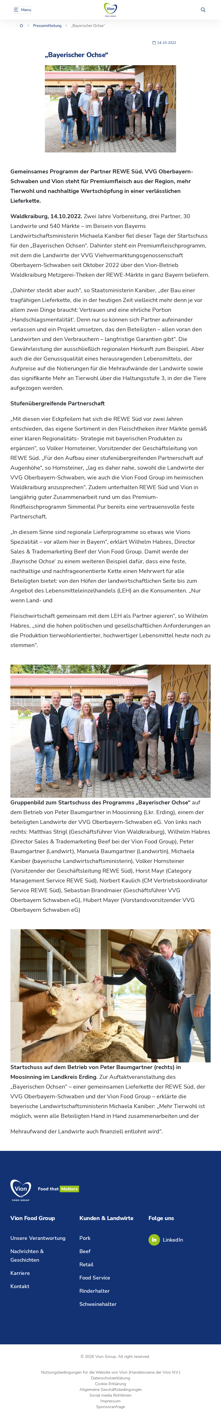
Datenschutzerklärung (110, 1378)
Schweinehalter (98, 1304)
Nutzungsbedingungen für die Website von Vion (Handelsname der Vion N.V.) (110, 1372)
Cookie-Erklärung (110, 1384)
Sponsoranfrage (110, 1407)
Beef (84, 1251)
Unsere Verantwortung (38, 1238)
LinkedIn (173, 1239)
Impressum (110, 1401)
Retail (86, 1264)
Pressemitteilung (47, 25)
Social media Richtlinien (110, 1395)
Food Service (94, 1277)
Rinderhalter (94, 1291)
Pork (84, 1238)
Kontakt (19, 1286)
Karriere (20, 1273)
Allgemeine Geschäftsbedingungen (110, 1389)
